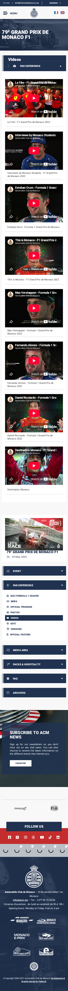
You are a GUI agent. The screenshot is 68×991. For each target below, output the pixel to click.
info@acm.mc (20, 900)
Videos (14, 618)
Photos (15, 612)
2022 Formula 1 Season (24, 596)
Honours (16, 629)
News (14, 601)
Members (54, 3)
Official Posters (20, 634)
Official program (21, 607)
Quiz (13, 623)
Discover (38, 3)
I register (20, 763)
